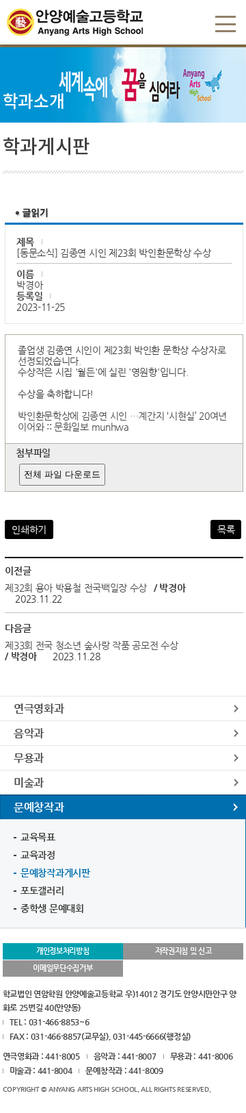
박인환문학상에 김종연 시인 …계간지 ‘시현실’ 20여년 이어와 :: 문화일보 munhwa (122, 421)
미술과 (29, 782)
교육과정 (37, 854)
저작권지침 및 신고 (183, 951)
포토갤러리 (42, 890)
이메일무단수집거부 (62, 968)
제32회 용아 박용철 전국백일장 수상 (76, 587)
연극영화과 (39, 708)
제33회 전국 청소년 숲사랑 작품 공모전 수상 (91, 645)
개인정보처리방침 (63, 951)
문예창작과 (39, 807)
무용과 (29, 757)
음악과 (29, 733)
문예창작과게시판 (55, 872)
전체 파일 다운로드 (62, 474)
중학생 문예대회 (52, 908)
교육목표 (37, 836)
